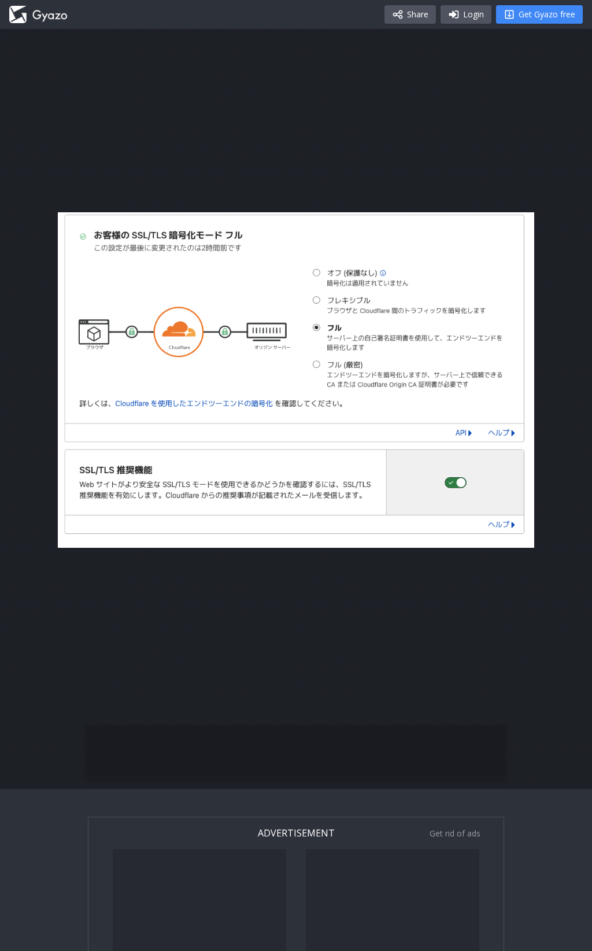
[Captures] (38, 14)
